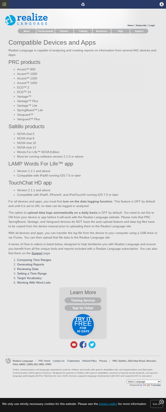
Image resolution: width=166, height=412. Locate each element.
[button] (161, 4)
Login (152, 25)
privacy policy (108, 404)
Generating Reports (30, 264)
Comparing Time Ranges (34, 260)
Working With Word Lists (34, 282)
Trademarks (73, 361)
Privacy (103, 361)
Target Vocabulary (29, 278)
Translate (156, 385)
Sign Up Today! (82, 308)
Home (131, 25)
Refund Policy (89, 361)
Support (139, 31)
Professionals (45, 31)
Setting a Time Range (32, 273)
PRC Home (44, 361)
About (27, 31)
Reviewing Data (27, 269)
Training (82, 31)
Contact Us (59, 361)
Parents (64, 31)
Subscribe (141, 25)
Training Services (83, 300)
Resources (101, 31)
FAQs (120, 31)
